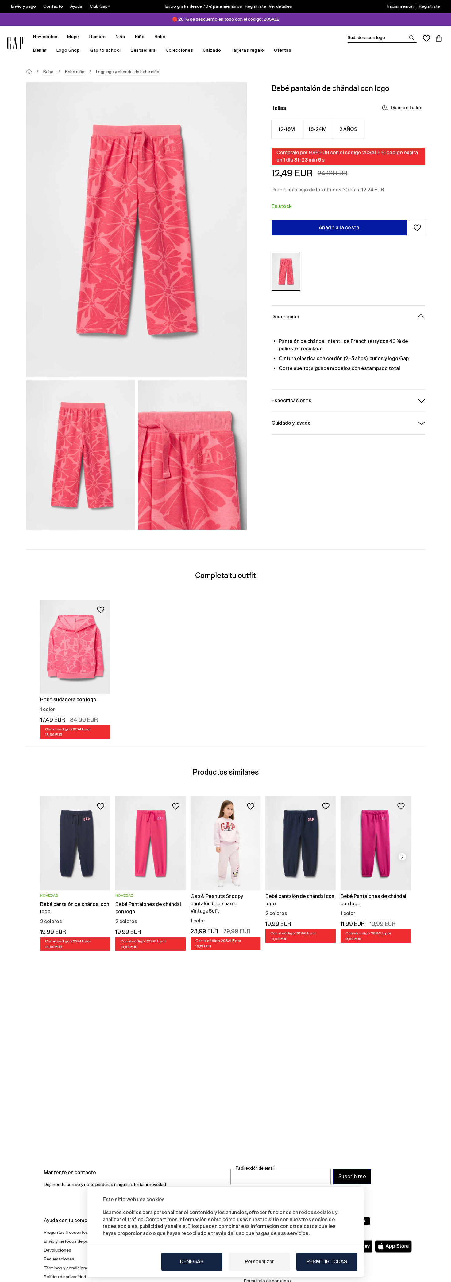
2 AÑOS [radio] (348, 129)
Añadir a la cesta (339, 227)
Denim (40, 50)
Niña (120, 36)
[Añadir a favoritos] (101, 610)
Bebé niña (74, 71)
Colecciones (179, 50)
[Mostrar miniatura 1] (80, 455)
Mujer (73, 36)
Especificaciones (291, 400)
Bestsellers (143, 50)
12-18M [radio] (287, 129)
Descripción (285, 316)
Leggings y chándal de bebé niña (127, 71)
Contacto (53, 6)
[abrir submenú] (60, 37)
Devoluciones (57, 1250)
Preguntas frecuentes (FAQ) (72, 1232)
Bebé (160, 36)
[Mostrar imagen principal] (136, 229)
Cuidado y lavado (291, 423)
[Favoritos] (426, 38)
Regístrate (255, 6)
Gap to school (105, 50)
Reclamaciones (59, 1258)
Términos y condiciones (67, 1267)
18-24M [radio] (317, 129)
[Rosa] (286, 271)
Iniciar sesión (400, 6)
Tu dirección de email (255, 1168)
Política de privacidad (65, 1276)
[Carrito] (438, 38)
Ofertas (282, 50)
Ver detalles (280, 6)
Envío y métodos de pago (69, 1241)
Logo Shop (68, 50)
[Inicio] (29, 71)
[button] (417, 227)
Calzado (212, 50)
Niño (140, 36)
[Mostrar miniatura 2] (192, 455)
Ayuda (76, 6)
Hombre (97, 36)
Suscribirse (352, 1176)
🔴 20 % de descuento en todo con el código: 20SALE (225, 19)
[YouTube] (364, 1221)
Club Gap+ (100, 6)
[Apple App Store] (393, 1246)
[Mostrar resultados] (411, 37)
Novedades (45, 36)
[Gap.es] (15, 43)
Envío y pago (23, 6)
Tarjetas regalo (247, 50)
